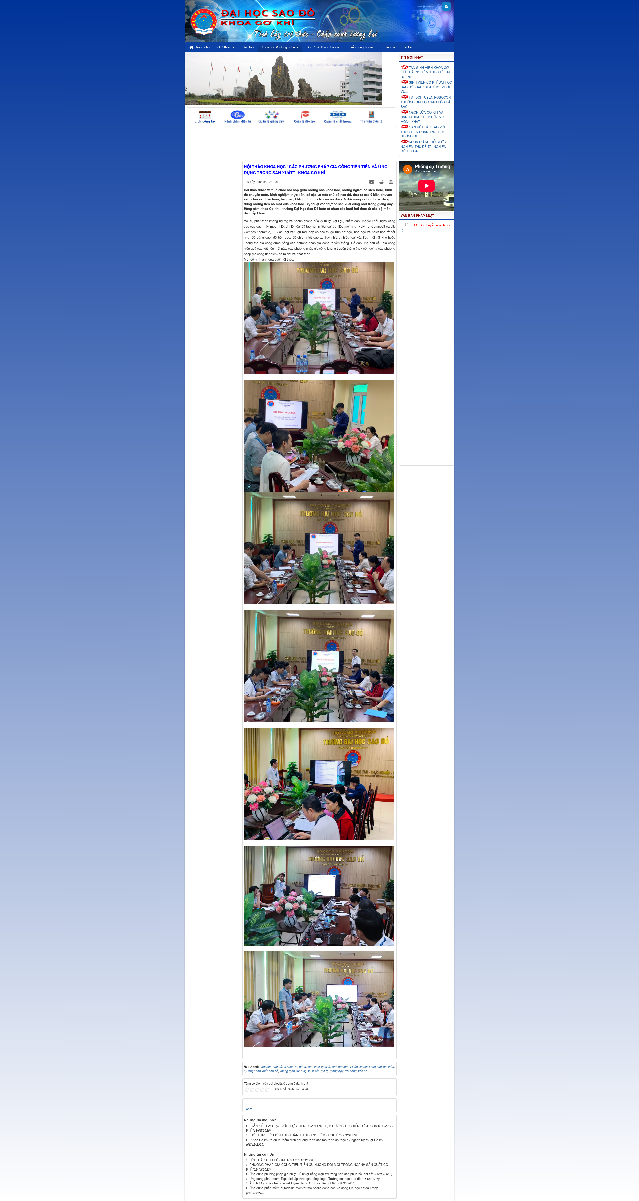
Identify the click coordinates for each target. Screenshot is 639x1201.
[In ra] (381, 181)
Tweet (248, 1108)
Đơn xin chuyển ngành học (432, 225)
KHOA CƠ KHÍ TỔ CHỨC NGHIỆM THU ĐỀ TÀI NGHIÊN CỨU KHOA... (423, 146)
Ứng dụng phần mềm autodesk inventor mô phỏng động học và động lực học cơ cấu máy (313, 1187)
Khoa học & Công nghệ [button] (278, 47)
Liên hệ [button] (390, 47)
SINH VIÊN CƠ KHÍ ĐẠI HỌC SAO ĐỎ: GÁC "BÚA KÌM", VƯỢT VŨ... (426, 87)
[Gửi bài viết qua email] (372, 181)
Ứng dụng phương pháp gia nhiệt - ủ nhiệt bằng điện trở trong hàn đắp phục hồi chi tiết (311, 1173)
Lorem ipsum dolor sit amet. (347, 64)
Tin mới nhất (412, 57)
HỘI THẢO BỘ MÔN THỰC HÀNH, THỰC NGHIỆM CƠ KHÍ (294, 1135)
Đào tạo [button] (248, 47)
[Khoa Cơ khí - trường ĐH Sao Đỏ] (204, 21)
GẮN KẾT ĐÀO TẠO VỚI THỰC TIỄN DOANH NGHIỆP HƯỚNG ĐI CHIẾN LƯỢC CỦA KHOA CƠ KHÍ (319, 1128)
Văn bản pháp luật (417, 215)
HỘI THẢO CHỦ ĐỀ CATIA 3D (271, 1160)
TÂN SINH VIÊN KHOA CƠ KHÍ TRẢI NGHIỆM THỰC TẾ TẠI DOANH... (425, 72)
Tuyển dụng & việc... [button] (362, 47)
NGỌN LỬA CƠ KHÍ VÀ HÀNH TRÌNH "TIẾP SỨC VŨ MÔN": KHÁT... (422, 117)
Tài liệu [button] (408, 47)
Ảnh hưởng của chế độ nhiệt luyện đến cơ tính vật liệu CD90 (292, 1183)
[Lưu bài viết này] (391, 181)
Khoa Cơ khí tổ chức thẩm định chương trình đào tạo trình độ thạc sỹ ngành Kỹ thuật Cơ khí (317, 1139)
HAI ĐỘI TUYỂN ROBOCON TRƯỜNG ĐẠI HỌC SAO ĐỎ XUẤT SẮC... (426, 102)
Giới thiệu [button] (224, 47)
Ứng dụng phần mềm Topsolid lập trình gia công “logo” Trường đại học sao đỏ (305, 1178)
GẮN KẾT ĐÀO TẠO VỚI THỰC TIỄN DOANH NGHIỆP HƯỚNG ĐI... (423, 131)
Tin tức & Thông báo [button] (321, 47)
